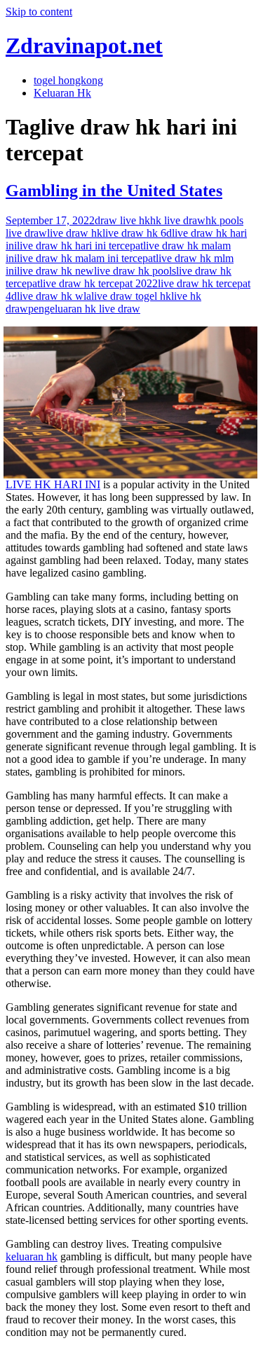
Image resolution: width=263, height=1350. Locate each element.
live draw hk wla (54, 296)
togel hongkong (68, 80)
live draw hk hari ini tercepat (80, 246)
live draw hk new (55, 271)
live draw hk (74, 233)
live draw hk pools (135, 271)
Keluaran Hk (62, 93)
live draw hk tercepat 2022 (99, 283)
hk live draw (177, 220)
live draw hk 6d (137, 233)
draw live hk (122, 220)
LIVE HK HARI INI (53, 484)
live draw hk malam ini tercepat (86, 258)
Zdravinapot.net (84, 45)
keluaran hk (32, 1256)
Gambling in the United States (114, 190)
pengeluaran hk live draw (84, 309)
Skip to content (39, 12)
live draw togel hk (131, 296)
